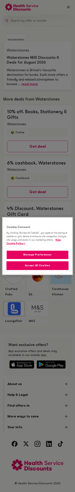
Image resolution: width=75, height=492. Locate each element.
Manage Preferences (37, 255)
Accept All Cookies (37, 265)
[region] (37, 246)
